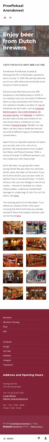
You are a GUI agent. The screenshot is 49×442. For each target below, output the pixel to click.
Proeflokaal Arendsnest (20, 423)
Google (6, 346)
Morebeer (7, 317)
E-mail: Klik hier (9, 396)
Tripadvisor (8, 365)
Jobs (5, 331)
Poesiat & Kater (19, 125)
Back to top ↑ (37, 426)
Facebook (7, 342)
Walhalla (28, 115)
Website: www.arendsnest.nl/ (15, 399)
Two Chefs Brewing (27, 111)
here (16, 195)
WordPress (17, 426)
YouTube (7, 351)
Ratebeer (7, 355)
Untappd (7, 360)
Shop (5, 326)
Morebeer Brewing (11, 322)
